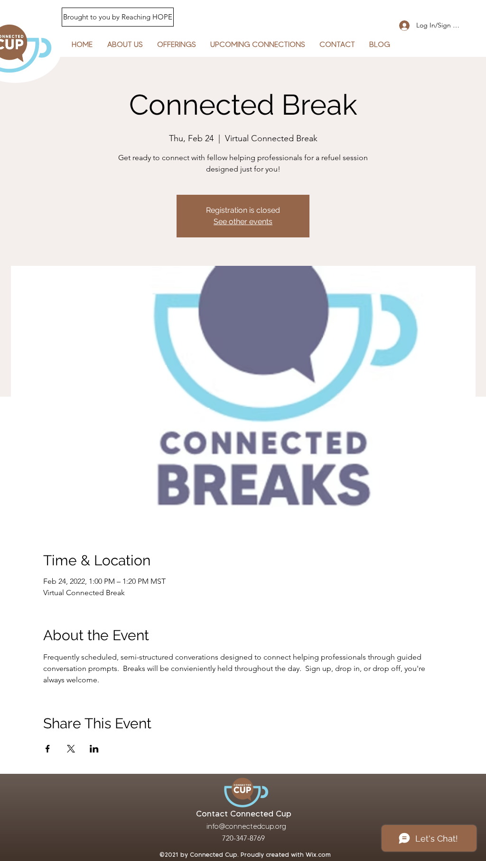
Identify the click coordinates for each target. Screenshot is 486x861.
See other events (243, 221)
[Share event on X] (70, 748)
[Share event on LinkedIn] (94, 748)
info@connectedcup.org (246, 826)
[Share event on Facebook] (47, 748)
